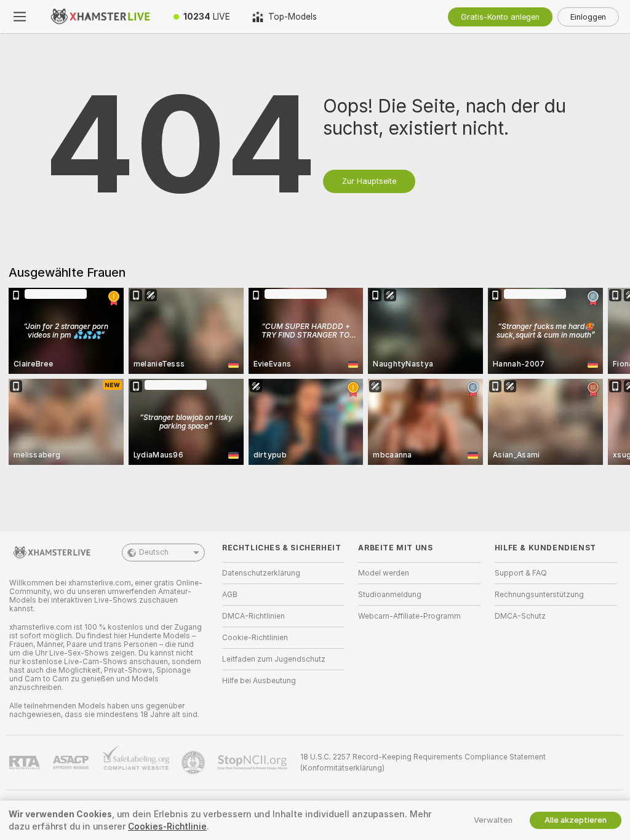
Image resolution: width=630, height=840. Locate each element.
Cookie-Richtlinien (255, 637)
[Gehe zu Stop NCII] (253, 762)
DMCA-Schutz (520, 616)
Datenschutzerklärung (261, 573)
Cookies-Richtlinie (167, 826)
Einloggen (588, 17)
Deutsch (154, 552)
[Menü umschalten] (19, 16)
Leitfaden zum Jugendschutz (273, 659)
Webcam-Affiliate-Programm (409, 616)
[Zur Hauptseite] (100, 16)
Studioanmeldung (389, 594)
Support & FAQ (521, 573)
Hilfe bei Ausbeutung (259, 680)
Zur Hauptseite (369, 181)
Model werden (383, 573)
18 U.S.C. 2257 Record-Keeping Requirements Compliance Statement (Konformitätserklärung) (423, 762)
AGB (229, 594)
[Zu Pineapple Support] (194, 762)
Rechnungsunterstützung (539, 594)
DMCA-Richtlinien (253, 616)
